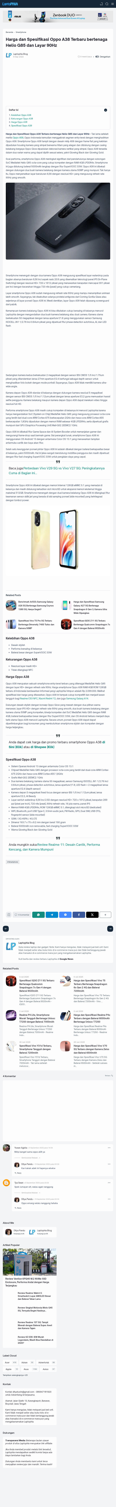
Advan (24, 1362)
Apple (8, 1369)
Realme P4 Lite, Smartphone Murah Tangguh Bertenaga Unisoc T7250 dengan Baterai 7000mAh (37, 1018)
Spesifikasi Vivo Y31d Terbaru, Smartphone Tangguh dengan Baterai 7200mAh (35, 1049)
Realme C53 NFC (29, 698)
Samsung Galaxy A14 (77, 698)
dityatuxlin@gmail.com (23, 1392)
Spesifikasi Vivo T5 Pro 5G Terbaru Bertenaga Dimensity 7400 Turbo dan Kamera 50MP (36, 624)
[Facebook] (79, 915)
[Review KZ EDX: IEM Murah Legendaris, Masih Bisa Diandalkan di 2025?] (10, 1345)
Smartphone (13, 862)
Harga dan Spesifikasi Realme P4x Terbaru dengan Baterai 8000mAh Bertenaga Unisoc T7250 (92, 1018)
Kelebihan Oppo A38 (21, 115)
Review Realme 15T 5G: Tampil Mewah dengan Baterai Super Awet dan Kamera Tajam (35, 1325)
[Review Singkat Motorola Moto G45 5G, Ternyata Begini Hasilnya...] (10, 1316)
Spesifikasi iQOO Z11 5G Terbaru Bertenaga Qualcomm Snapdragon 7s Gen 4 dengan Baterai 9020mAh (92, 624)
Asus (26, 1369)
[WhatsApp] (38, 915)
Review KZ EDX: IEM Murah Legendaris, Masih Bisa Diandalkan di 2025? (35, 1340)
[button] (101, 56)
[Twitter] (92, 915)
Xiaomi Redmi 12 (47, 698)
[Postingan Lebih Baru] (110, 929)
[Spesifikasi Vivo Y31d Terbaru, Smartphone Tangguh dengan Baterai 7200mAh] (11, 1051)
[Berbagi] (105, 915)
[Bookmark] (8, 915)
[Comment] (109, 1075)
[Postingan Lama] (6, 929)
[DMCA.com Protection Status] (21, 1491)
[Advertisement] (58, 82)
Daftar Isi (13, 110)
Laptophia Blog (27, 943)
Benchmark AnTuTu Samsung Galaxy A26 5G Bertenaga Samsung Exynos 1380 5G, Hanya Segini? (36, 606)
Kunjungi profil (19, 1234)
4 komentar (23, 915)
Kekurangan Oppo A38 (22, 118)
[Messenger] (65, 915)
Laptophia (98, 1501)
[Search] (107, 4)
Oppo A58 (18, 137)
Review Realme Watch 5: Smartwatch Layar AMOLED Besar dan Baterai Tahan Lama (34, 1296)
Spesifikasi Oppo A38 (21, 125)
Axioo (45, 1369)
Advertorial (43, 1362)
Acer (7, 1362)
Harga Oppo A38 (19, 122)
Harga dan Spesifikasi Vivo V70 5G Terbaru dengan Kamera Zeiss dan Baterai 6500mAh (91, 1049)
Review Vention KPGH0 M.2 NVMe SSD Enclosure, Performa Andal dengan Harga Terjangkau (27, 1282)
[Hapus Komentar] (109, 1147)
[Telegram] (52, 915)
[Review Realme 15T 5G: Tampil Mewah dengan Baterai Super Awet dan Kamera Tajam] (10, 1330)
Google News (66, 959)
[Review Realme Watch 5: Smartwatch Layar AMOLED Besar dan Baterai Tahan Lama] (10, 1301)
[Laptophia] (10, 4)
